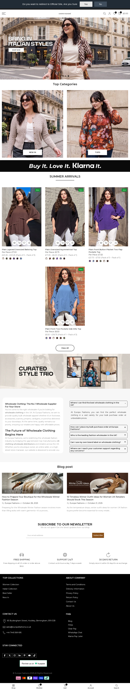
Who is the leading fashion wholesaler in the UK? (93, 435)
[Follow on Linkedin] (19, 655)
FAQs (70, 625)
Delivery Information (75, 589)
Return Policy (72, 597)
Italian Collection (10, 589)
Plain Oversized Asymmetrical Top (61, 249)
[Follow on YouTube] (29, 655)
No (100, 4)
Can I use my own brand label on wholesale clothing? (95, 442)
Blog (70, 621)
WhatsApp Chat (75, 632)
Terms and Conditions (75, 584)
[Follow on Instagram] (14, 655)
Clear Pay (72, 629)
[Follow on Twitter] (9, 655)
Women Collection (11, 584)
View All (65, 348)
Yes (86, 4)
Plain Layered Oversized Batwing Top (19, 249)
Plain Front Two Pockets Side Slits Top (63, 329)
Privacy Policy (72, 593)
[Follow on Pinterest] (24, 655)
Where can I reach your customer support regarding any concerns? (95, 449)
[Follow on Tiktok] (34, 655)
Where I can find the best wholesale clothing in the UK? (94, 404)
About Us (70, 606)
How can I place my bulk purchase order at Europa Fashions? (94, 428)
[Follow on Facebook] (5, 655)
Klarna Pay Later (75, 636)
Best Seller (7, 593)
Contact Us (71, 601)
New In (6, 597)
